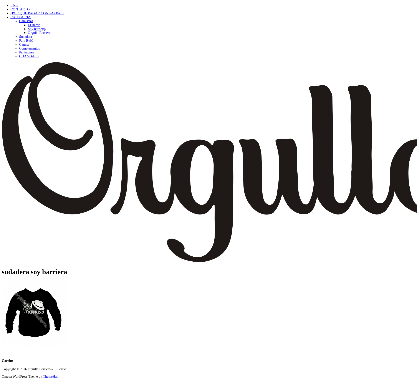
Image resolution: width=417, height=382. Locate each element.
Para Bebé (26, 40)
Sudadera (25, 36)
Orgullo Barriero (39, 33)
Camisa (24, 44)
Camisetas (26, 21)
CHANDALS (29, 56)
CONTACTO (20, 9)
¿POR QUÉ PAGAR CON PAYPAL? (37, 13)
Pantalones (26, 52)
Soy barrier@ (37, 29)
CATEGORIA (20, 17)
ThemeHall (50, 376)
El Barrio (34, 25)
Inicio (14, 5)
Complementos (29, 48)
